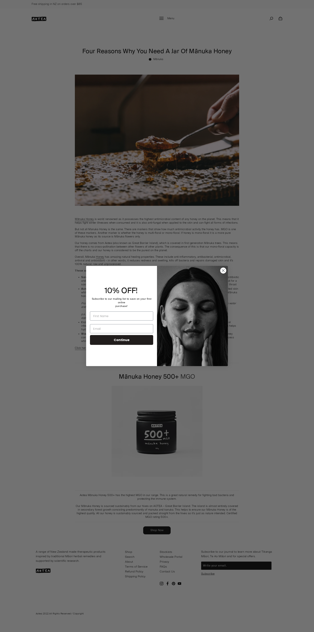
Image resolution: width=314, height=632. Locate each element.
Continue (122, 340)
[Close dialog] (223, 270)
